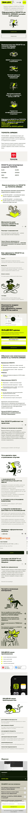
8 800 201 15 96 (13, 2)
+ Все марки (4, 177)
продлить (21, 810)
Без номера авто (21, 803)
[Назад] (23, 226)
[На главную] (6, 2)
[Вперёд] (25, 226)
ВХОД (18, 2)
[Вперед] (25, 425)
